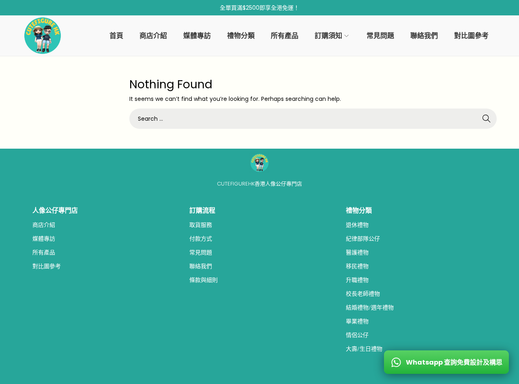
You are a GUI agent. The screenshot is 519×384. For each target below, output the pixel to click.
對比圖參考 (46, 266)
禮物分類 (359, 210)
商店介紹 (43, 225)
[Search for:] (313, 119)
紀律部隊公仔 (363, 238)
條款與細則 (203, 280)
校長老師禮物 (363, 293)
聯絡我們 (200, 266)
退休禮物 (357, 225)
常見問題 (200, 252)
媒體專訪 (43, 238)
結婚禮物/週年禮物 (370, 307)
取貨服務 (200, 225)
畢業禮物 (357, 321)
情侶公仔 (357, 335)
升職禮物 (357, 280)
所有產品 (43, 252)
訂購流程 (202, 210)
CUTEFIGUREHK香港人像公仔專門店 (259, 184)
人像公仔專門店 (55, 210)
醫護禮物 (357, 252)
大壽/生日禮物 (364, 349)
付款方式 (200, 238)
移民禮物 (357, 266)
